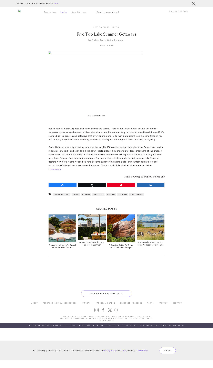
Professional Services (178, 11)
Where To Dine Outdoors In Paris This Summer (91, 243)
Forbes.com (55, 169)
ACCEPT (168, 350)
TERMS (150, 303)
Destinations (50, 12)
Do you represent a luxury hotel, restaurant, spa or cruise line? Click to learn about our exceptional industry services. (106, 325)
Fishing (75, 194)
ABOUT (34, 303)
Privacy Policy (109, 350)
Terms (123, 350)
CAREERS (86, 303)
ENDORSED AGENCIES (131, 303)
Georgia (86, 194)
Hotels (116, 27)
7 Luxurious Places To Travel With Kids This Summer (62, 246)
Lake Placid (98, 194)
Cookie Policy (142, 350)
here (56, 3)
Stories (63, 12)
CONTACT (177, 303)
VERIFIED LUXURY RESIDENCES (60, 303)
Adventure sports (61, 194)
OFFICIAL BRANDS (105, 303)
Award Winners (79, 12)
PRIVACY (163, 303)
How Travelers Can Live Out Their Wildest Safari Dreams (150, 243)
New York (110, 194)
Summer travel (136, 194)
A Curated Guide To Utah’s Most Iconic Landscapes (121, 246)
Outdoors (122, 194)
